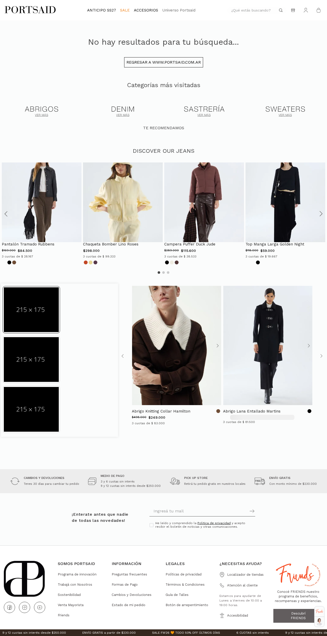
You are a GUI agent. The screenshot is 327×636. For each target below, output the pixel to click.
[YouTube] (39, 607)
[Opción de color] (9, 262)
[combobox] (257, 10)
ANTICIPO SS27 (101, 10)
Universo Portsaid (178, 10)
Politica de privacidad (214, 523)
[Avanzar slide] (217, 346)
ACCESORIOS (146, 10)
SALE (125, 10)
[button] (6, 214)
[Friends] (319, 611)
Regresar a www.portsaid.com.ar (163, 62)
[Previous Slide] (123, 356)
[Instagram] (24, 607)
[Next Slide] (321, 356)
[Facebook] (9, 607)
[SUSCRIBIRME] (228, 511)
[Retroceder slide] (136, 346)
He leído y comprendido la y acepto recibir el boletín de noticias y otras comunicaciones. (200, 525)
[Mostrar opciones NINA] (319, 622)
